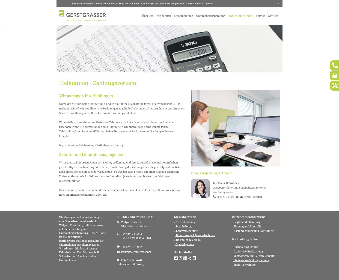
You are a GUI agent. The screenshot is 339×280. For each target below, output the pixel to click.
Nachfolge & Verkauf (188, 239)
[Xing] (190, 257)
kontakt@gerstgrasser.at (136, 251)
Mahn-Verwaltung (244, 264)
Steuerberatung (183, 15)
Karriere (273, 15)
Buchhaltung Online (240, 15)
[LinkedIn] (185, 257)
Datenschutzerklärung (130, 264)
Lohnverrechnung (186, 230)
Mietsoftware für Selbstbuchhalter (254, 255)
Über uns (147, 15)
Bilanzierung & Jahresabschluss (195, 235)
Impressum (128, 259)
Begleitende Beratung (246, 222)
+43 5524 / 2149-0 (131, 233)
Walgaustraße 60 (131, 222)
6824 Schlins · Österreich (136, 226)
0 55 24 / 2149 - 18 (228, 196)
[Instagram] (180, 257)
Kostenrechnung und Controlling (253, 230)
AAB (139, 259)
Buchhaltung (183, 226)
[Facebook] (176, 257)
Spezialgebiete (184, 244)
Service (260, 15)
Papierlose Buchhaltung (248, 251)
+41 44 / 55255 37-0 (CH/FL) (137, 237)
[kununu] (194, 257)
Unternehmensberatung (210, 15)
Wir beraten (163, 15)
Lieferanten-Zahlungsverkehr (251, 260)
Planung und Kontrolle (247, 226)
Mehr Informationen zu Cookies (196, 3)
